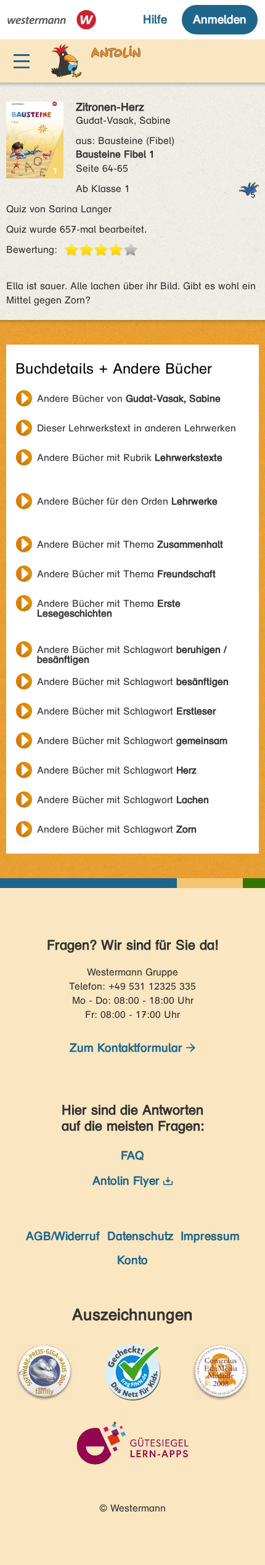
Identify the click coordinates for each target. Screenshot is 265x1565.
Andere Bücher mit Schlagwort (131, 651)
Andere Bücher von (129, 398)
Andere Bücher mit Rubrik (129, 457)
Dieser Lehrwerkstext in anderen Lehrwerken (136, 428)
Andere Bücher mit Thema (130, 544)
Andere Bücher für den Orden (127, 501)
